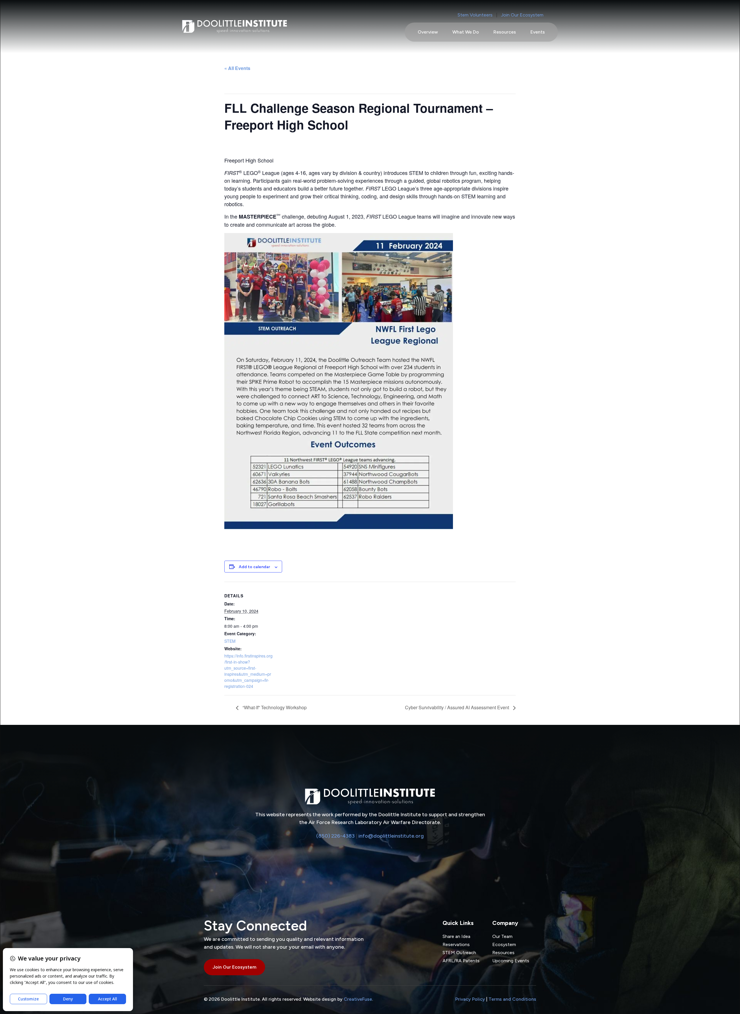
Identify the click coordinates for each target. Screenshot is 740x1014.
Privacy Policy (470, 999)
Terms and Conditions (512, 999)
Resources (504, 32)
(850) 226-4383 (335, 836)
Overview (428, 32)
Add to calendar (254, 566)
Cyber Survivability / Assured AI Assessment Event (457, 707)
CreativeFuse (358, 999)
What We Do (465, 32)
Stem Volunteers (475, 15)
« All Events (237, 68)
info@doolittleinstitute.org (391, 836)
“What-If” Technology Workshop (274, 707)
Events (537, 32)
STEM (230, 641)
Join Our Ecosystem (522, 15)
